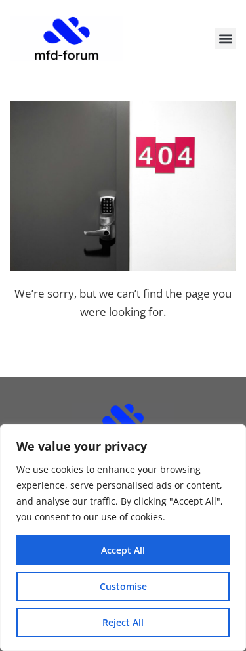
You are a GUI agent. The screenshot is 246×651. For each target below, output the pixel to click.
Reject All (123, 622)
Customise (123, 586)
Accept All (123, 550)
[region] (123, 537)
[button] (225, 38)
